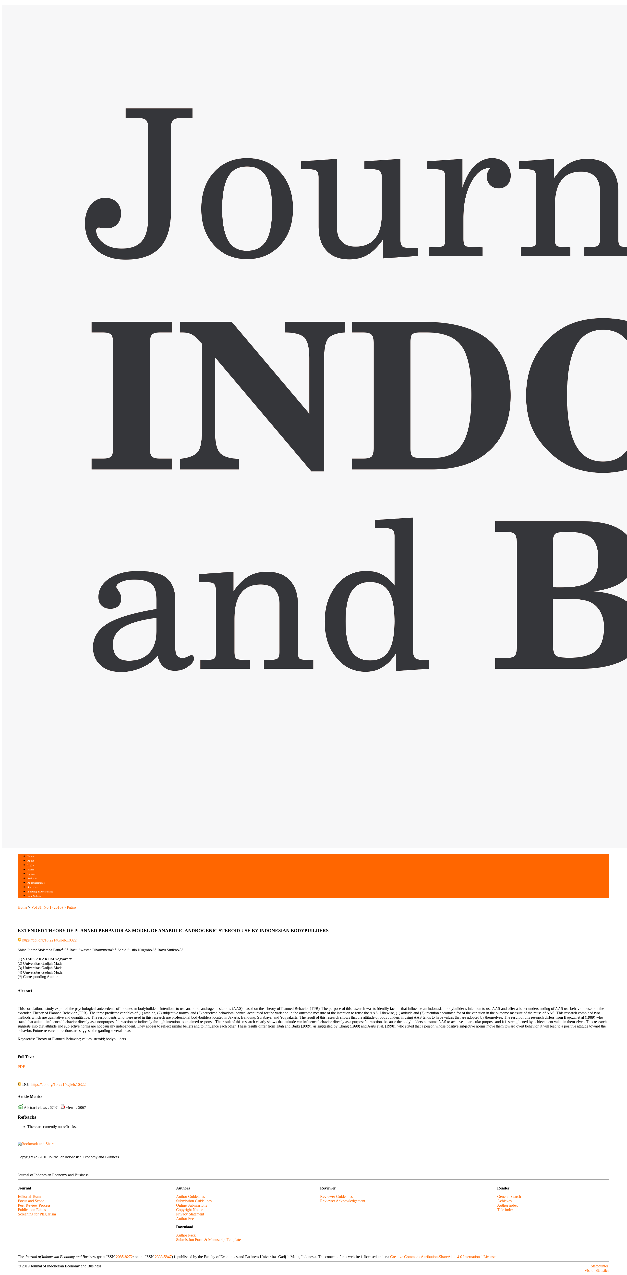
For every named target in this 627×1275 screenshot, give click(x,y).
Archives (32, 878)
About (30, 860)
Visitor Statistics (596, 1270)
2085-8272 (124, 1257)
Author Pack (186, 1235)
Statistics (32, 887)
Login (30, 865)
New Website (34, 896)
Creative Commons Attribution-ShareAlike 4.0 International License (442, 1257)
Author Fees (185, 1218)
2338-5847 (163, 1257)
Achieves (504, 1201)
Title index (505, 1210)
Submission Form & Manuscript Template (208, 1240)
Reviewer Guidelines (336, 1196)
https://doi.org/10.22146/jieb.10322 (49, 940)
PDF (21, 1067)
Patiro (71, 907)
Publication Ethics (32, 1210)
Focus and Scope (31, 1201)
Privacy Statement (190, 1214)
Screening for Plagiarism (37, 1214)
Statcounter (599, 1266)
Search (31, 869)
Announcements (36, 882)
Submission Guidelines (194, 1201)
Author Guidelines (190, 1196)
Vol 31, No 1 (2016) (47, 907)
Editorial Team (29, 1196)
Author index (507, 1205)
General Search (509, 1196)
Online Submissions (191, 1205)
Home (30, 856)
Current (31, 874)
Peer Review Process (34, 1205)
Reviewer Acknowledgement (342, 1201)
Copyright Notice (189, 1210)
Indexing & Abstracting (40, 891)
